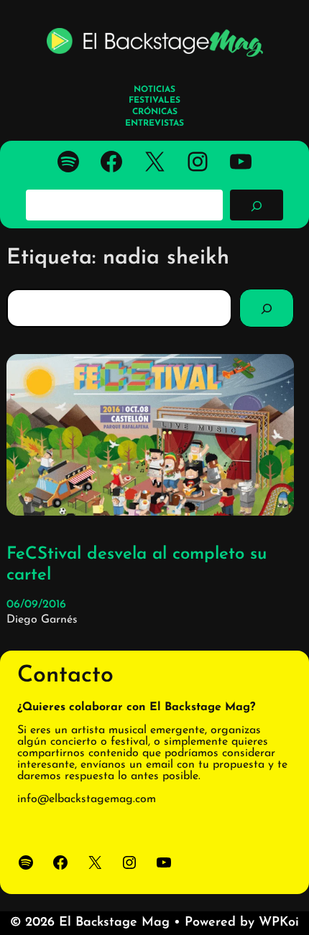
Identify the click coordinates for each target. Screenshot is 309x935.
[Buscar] (256, 205)
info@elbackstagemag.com (86, 799)
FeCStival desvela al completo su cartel (136, 565)
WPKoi (279, 922)
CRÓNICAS (154, 112)
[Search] (266, 308)
